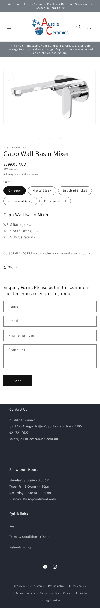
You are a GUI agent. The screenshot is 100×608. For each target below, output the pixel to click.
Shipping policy (49, 593)
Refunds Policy (20, 547)
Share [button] (12, 267)
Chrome (14, 190)
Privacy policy (77, 585)
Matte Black (42, 190)
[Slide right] (60, 139)
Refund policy (56, 585)
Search (14, 526)
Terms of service (25, 593)
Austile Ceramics (33, 585)
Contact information (75, 593)
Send (18, 381)
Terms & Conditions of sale (29, 537)
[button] (9, 27)
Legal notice (52, 600)
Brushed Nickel (75, 190)
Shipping (8, 174)
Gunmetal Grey (20, 201)
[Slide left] (40, 139)
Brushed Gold (55, 201)
